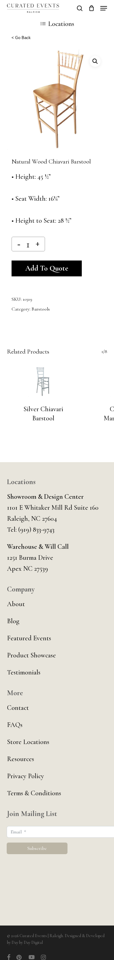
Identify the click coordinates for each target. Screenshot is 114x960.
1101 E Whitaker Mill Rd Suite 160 (52, 508)
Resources (20, 759)
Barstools (41, 309)
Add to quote (46, 268)
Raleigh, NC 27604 (32, 519)
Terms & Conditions (34, 793)
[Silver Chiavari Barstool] (43, 381)
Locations (61, 24)
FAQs (14, 725)
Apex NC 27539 (27, 569)
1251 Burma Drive (30, 558)
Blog (13, 621)
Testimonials (23, 672)
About (16, 604)
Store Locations (28, 742)
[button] (103, 8)
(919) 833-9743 (36, 530)
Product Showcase (31, 655)
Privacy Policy (25, 776)
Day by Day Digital (27, 942)
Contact (18, 708)
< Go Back (21, 37)
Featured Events (29, 638)
